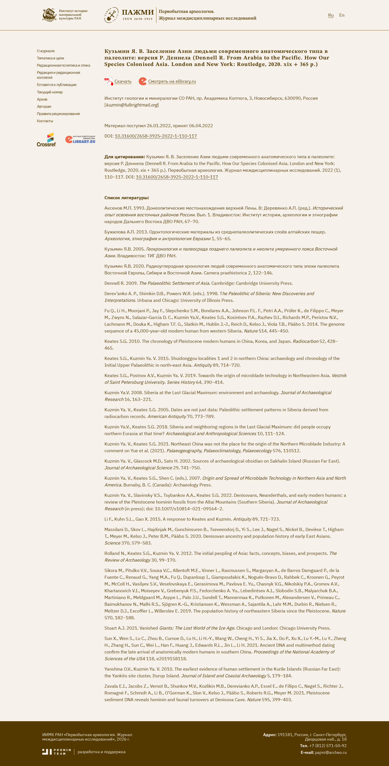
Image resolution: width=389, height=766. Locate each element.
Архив (42, 99)
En (341, 15)
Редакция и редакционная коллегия (58, 75)
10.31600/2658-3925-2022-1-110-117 (156, 136)
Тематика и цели (50, 58)
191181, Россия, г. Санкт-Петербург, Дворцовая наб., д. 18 (312, 737)
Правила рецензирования (58, 113)
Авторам (44, 106)
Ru (331, 15)
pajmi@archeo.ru (331, 752)
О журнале (45, 50)
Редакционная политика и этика (63, 65)
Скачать (123, 81)
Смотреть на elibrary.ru (172, 81)
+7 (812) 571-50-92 (328, 745)
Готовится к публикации (56, 84)
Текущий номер (50, 92)
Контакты (45, 120)
